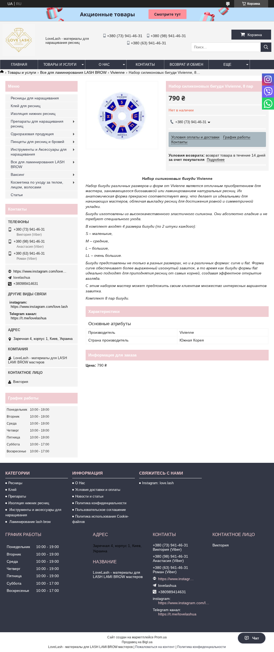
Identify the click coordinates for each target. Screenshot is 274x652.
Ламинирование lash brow (29, 522)
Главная (19, 65)
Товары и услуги (59, 65)
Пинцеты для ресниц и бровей (37, 141)
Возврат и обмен (186, 65)
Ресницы (15, 483)
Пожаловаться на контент (155, 647)
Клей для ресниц (25, 106)
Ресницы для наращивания (35, 98)
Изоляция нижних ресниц (33, 113)
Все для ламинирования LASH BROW (73, 72)
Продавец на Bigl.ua (137, 642)
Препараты (17, 496)
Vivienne (117, 72)
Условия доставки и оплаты (97, 490)
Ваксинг (17, 174)
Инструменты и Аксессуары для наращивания (39, 151)
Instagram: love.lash (158, 483)
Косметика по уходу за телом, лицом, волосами (37, 184)
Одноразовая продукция (32, 134)
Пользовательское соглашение (100, 510)
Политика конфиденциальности (100, 503)
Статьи (17, 195)
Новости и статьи (89, 496)
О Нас (80, 483)
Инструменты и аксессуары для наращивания (33, 512)
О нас (104, 65)
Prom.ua (160, 637)
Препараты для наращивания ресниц (37, 123)
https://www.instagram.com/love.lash (40, 271)
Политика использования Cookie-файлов (100, 519)
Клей (12, 490)
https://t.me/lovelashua (28, 318)
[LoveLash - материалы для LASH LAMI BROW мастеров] (19, 55)
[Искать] (266, 47)
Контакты (145, 65)
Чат (255, 638)
